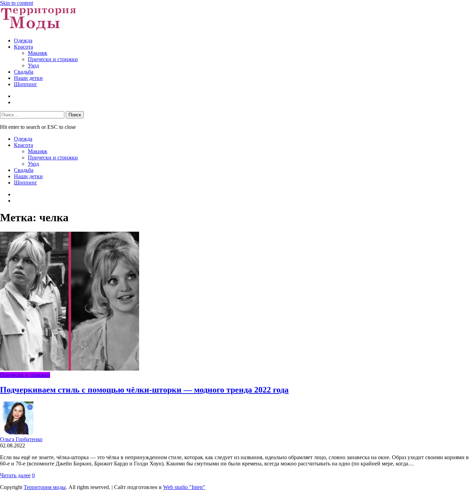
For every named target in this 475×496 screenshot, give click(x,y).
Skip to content (16, 3)
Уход (33, 65)
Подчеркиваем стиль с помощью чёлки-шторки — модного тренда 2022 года (144, 389)
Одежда (23, 40)
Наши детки (28, 78)
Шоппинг (25, 84)
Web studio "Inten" (184, 487)
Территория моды (45, 487)
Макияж (37, 53)
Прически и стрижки (53, 59)
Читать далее (15, 475)
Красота (23, 47)
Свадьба (23, 72)
